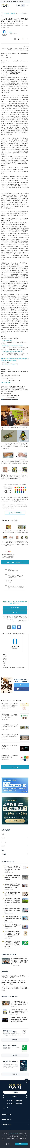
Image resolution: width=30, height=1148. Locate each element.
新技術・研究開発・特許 (13, 570)
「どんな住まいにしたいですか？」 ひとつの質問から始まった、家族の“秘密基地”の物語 (19, 1002)
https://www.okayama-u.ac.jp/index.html (13, 667)
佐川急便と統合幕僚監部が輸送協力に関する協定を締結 (12, 893)
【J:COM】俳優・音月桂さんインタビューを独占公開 (13, 925)
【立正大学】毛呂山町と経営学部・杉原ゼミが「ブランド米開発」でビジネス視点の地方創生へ (12, 901)
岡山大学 (13, 13)
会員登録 (15, 1092)
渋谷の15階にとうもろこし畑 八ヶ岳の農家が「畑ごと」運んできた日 (13, 976)
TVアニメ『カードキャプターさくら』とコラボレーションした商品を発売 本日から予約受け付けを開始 (13, 868)
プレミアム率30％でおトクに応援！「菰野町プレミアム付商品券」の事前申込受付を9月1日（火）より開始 (13, 934)
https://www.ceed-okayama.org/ (10, 364)
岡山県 (9, 582)
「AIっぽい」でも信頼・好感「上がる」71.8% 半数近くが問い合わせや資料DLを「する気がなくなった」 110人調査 (14, 982)
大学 (8, 13)
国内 (19, 5)
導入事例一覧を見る (15, 965)
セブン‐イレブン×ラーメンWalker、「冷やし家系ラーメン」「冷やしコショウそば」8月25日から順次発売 (14, 989)
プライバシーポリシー (14, 1133)
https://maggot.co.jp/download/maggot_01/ (12, 345)
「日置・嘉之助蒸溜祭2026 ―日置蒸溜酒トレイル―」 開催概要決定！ (13, 918)
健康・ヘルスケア (12, 575)
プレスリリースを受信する (14, 1103)
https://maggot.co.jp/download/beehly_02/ (12, 351)
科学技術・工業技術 (13, 576)
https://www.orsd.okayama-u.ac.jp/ (9, 399)
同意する (21, 1144)
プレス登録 (15, 607)
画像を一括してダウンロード (15, 562)
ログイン (15, 612)
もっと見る (15, 767)
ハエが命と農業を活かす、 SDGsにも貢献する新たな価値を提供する (10, 726)
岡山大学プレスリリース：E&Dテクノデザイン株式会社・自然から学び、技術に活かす (10, 716)
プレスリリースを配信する (14, 1100)
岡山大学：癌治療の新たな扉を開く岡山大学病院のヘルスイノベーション (10, 736)
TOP (4, 13)
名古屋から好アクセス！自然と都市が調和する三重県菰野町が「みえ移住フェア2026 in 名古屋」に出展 (12, 944)
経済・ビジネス (20, 575)
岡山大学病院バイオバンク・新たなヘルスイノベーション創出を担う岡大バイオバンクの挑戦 (10, 705)
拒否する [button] (8, 1144)
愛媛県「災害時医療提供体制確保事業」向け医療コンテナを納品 (12, 910)
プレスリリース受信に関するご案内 (20, 620)
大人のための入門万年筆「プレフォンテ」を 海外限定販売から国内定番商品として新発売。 (13, 885)
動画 (3, 850)
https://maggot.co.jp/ (7, 340)
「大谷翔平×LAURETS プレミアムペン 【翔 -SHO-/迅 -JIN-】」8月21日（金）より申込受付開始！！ (18, 1019)
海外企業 (4, 854)
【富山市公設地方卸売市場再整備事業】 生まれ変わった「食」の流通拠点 (13, 877)
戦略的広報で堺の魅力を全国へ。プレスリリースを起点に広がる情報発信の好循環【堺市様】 (19, 961)
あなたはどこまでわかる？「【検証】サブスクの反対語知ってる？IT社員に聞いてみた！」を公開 (18, 1011)
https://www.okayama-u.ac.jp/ (21, 50)
